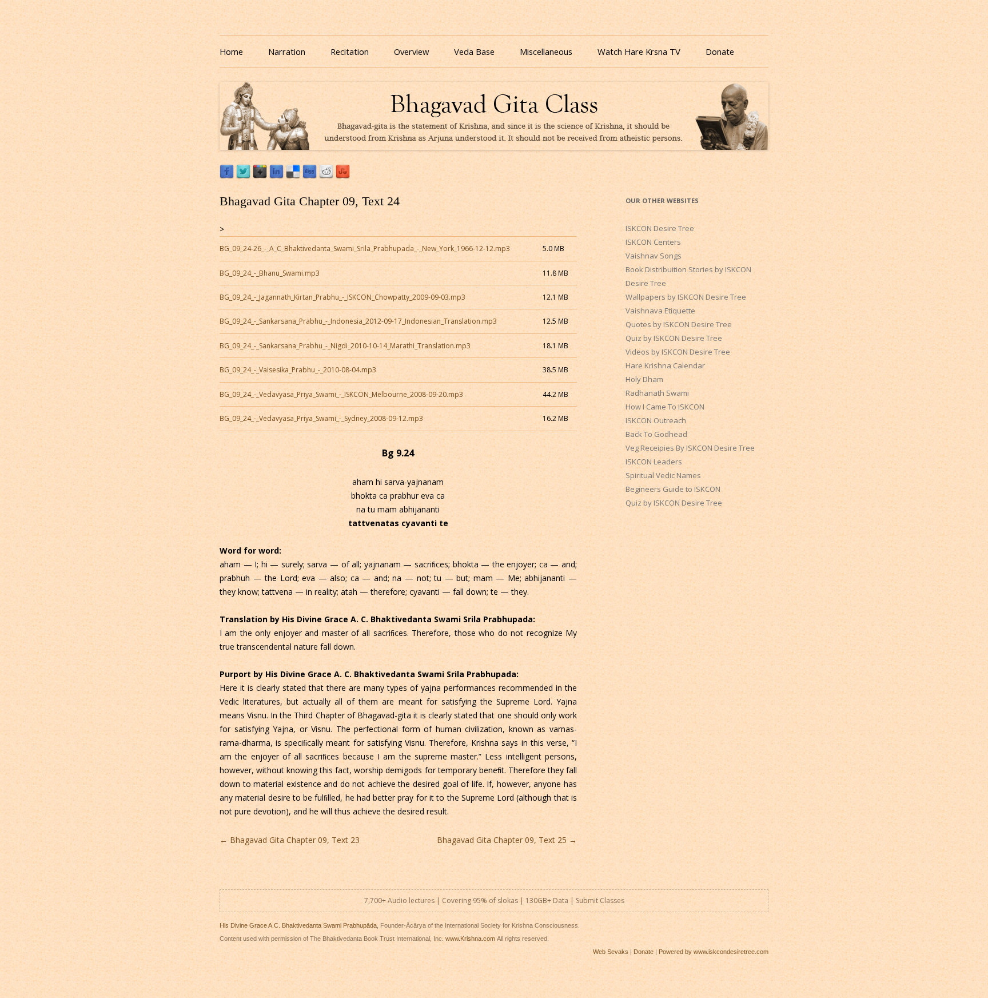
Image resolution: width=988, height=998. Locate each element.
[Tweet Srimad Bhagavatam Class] (243, 175)
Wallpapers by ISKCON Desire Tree (686, 297)
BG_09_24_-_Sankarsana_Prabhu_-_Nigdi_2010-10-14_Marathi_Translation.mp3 (345, 346)
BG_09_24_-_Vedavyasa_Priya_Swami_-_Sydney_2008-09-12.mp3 (321, 418)
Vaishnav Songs (654, 256)
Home (231, 51)
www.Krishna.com (470, 938)
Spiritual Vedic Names (663, 475)
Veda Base (474, 51)
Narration (286, 51)
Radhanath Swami (657, 393)
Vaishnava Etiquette (660, 310)
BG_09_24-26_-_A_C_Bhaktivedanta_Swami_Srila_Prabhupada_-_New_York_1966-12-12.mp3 (365, 248)
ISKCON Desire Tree (660, 228)
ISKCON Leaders (654, 461)
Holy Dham (644, 379)
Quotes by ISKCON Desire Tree (679, 324)
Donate (720, 51)
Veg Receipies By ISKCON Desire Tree (690, 448)
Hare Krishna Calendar (665, 365)
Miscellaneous (546, 51)
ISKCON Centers (653, 242)
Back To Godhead (656, 434)
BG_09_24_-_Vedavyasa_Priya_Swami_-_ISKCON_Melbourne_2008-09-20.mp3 (341, 394)
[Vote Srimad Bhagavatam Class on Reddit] (326, 175)
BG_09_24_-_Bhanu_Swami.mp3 (270, 273)
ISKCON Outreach (656, 420)
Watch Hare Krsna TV (638, 51)
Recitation (349, 51)
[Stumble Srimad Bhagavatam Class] (343, 175)
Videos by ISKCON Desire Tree (678, 352)
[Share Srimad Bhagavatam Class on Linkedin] (276, 175)
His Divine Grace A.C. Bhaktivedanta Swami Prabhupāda (298, 925)
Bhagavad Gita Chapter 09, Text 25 (507, 839)
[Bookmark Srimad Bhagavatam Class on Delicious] (293, 175)
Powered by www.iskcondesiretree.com (713, 951)
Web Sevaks (610, 951)
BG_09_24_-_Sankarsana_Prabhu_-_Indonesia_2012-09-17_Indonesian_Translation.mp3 (358, 321)
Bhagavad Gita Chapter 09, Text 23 (290, 839)
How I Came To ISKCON (665, 406)
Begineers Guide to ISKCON (673, 489)
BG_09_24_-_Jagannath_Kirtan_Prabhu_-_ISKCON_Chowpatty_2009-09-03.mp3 (342, 297)
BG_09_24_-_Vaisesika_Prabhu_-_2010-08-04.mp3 (298, 370)
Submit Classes (600, 900)
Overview (411, 51)
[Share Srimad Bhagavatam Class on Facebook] (227, 175)
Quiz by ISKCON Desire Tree (674, 338)
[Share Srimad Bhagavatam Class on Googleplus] (260, 175)
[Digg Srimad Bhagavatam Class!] (309, 175)
